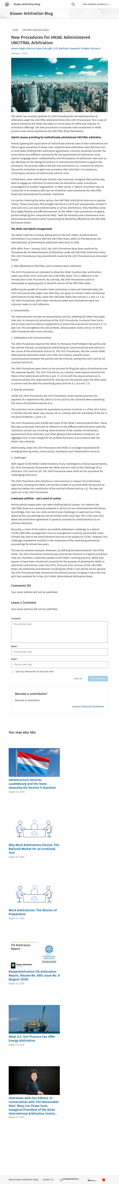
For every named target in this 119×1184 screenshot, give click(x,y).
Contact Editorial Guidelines (88, 706)
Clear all (78, 678)
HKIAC (15, 30)
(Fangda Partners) (90, 48)
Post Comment (98, 678)
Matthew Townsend (69, 48)
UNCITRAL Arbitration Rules (35, 30)
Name (14, 646)
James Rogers (18, 48)
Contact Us (48, 1179)
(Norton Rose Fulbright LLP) (42, 48)
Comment (16, 618)
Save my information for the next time (34, 671)
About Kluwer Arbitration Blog (23, 1179)
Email (14, 659)
